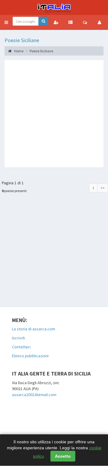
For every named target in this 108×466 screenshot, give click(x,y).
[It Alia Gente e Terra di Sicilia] (54, 7)
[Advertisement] (54, 114)
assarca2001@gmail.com (34, 394)
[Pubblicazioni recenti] (70, 22)
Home (18, 51)
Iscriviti (18, 338)
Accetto (63, 456)
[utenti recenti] (56, 22)
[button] (6, 22)
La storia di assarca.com (33, 329)
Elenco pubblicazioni (30, 355)
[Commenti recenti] (85, 22)
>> (102, 188)
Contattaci (21, 347)
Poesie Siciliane (21, 40)
